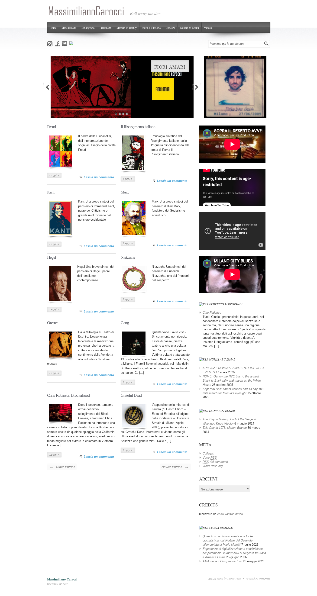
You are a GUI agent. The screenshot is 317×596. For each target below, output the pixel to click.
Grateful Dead (131, 395)
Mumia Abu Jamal (222, 359)
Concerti (170, 27)
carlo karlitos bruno (230, 514)
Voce (210, 457)
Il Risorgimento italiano (138, 126)
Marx (125, 192)
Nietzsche (128, 257)
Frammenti (105, 27)
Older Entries (62, 466)
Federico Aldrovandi (225, 304)
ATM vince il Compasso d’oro (222, 561)
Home (53, 27)
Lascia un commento (99, 177)
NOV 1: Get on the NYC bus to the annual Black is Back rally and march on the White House (232, 381)
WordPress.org (213, 466)
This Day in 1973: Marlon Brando (225, 427)
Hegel (51, 257)
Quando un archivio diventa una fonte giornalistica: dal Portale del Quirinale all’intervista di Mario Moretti (228, 540)
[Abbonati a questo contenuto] (203, 304)
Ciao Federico (212, 312)
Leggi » (54, 175)
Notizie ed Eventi (189, 27)
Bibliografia (87, 27)
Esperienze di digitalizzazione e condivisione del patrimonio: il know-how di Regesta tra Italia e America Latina (234, 553)
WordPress (264, 578)
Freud (51, 126)
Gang (125, 322)
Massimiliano (68, 27)
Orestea (52, 322)
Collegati (208, 453)
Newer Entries (175, 466)
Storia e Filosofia (151, 27)
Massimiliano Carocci (62, 579)
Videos (208, 27)
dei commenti (215, 462)
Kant (50, 192)
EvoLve (212, 578)
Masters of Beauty (126, 27)
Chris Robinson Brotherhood (68, 395)
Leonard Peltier (222, 411)
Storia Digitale (221, 527)
